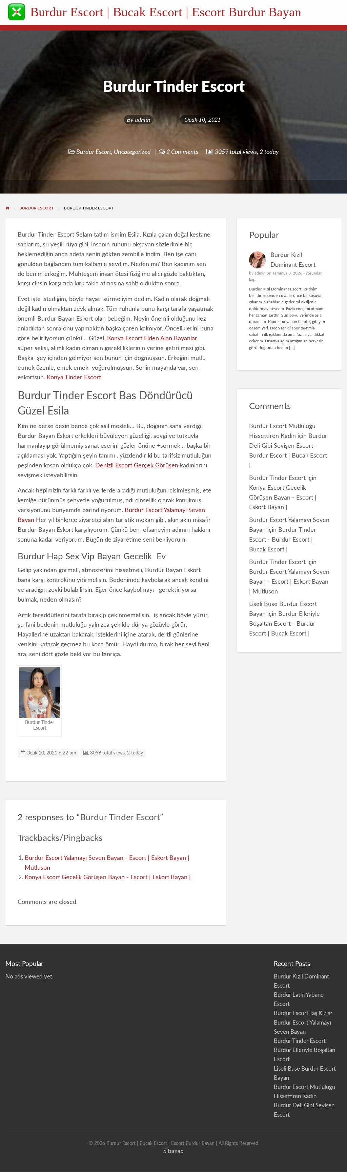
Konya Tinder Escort (73, 377)
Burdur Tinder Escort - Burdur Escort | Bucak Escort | (282, 540)
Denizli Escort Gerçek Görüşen (136, 465)
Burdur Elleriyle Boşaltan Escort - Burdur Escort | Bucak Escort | (284, 624)
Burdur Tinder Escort (277, 478)
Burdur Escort (93, 152)
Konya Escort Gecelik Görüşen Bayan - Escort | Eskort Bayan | (108, 877)
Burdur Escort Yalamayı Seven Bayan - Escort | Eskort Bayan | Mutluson (289, 582)
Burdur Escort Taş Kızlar (303, 1013)
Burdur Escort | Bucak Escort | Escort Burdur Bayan (165, 12)
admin (142, 119)
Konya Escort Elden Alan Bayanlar (152, 338)
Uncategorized (132, 152)
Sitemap (173, 1151)
